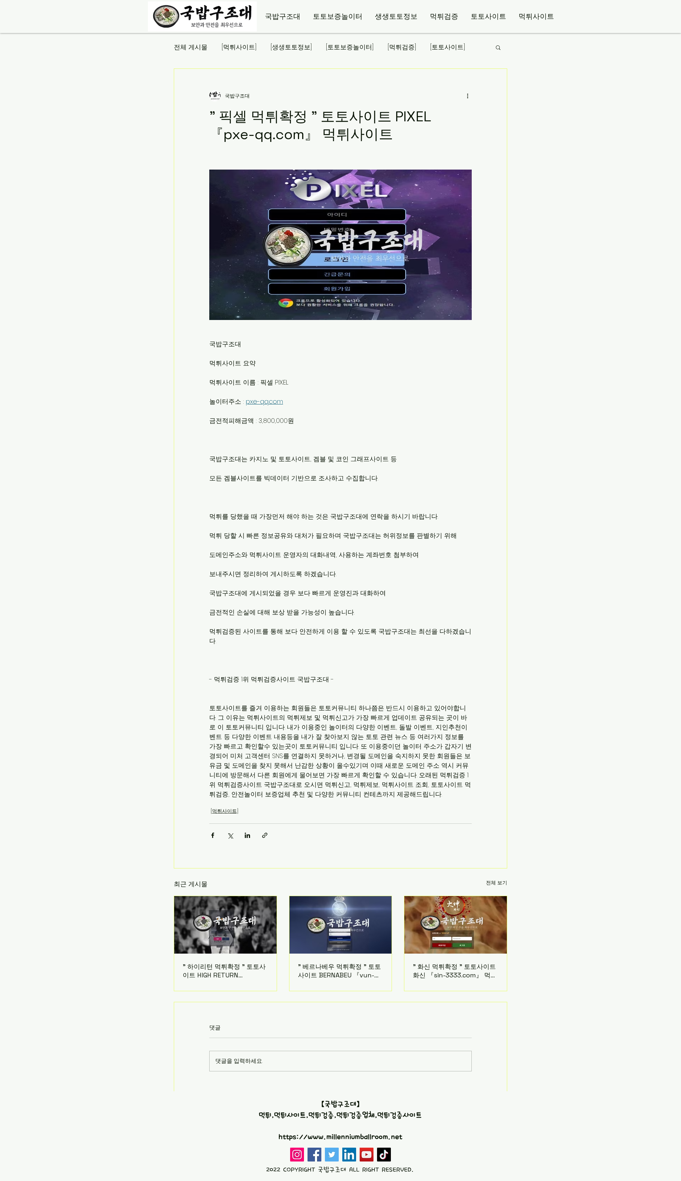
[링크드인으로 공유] (247, 835)
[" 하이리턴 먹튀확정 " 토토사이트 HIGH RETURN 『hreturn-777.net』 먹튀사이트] (225, 925)
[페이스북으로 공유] (212, 835)
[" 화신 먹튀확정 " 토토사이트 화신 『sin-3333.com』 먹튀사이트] (455, 925)
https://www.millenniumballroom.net (340, 1137)
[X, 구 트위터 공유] (230, 835)
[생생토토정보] (291, 47)
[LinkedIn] (349, 1154)
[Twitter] (332, 1154)
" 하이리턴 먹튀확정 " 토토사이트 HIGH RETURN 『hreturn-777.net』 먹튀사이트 (224, 970)
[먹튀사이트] (239, 47)
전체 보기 (496, 882)
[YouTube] (366, 1154)
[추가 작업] (467, 96)
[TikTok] (384, 1154)
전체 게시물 (190, 47)
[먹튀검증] (402, 47)
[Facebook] (314, 1154)
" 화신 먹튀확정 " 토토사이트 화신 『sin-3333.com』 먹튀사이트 (455, 970)
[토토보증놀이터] (349, 47)
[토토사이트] (447, 47)
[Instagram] (297, 1154)
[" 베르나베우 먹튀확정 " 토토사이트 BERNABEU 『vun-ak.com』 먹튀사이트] (340, 925)
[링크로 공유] (264, 835)
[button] (498, 47)
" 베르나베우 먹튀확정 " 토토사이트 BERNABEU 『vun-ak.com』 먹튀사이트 (339, 970)
